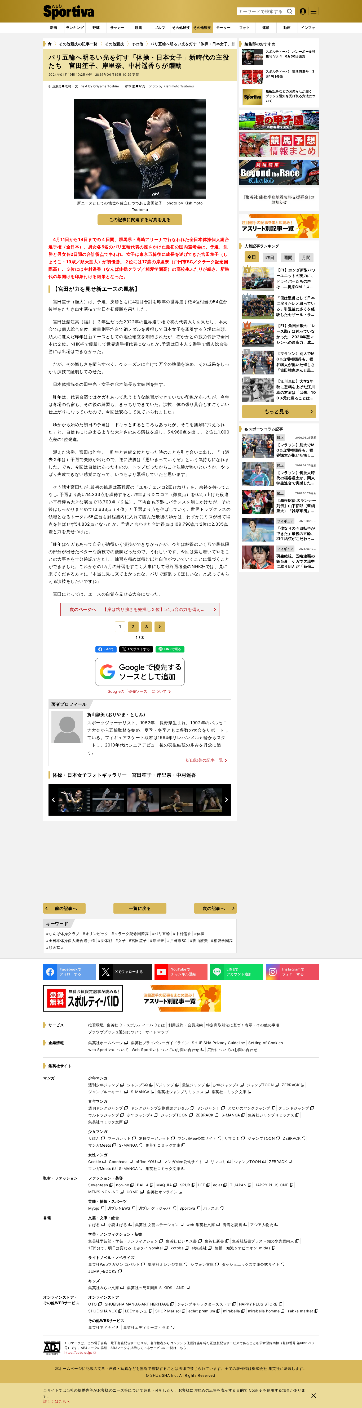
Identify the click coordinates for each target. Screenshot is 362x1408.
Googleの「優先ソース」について (137, 691)
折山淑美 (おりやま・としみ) (116, 714)
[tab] (96, 28)
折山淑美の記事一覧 (204, 760)
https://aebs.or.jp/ (80, 1353)
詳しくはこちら (56, 1401)
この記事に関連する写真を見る (140, 219)
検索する (289, 11)
